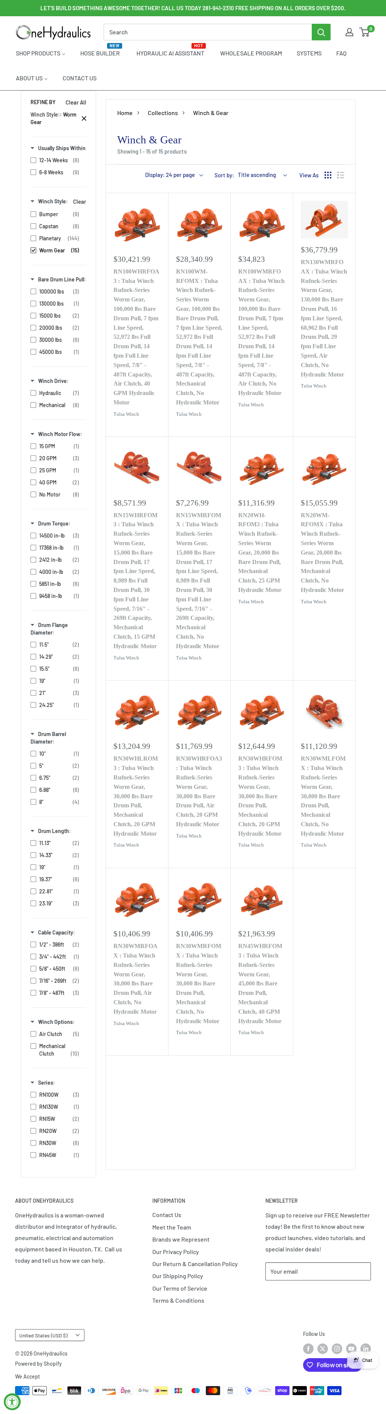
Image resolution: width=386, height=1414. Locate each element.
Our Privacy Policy (175, 1251)
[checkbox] (57, 160)
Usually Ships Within (62, 148)
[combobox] (208, 32)
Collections (163, 112)
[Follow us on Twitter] (322, 1348)
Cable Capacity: (56, 932)
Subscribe (290, 1293)
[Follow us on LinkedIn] (365, 1348)
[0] (364, 32)
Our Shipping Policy (177, 1275)
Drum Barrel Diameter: (48, 738)
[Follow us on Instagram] (337, 1348)
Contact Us (166, 1214)
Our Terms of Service (179, 1288)
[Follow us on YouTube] (351, 1348)
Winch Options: (56, 1022)
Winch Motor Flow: (60, 434)
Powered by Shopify (38, 1363)
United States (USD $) (43, 1335)
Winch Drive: (53, 381)
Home (125, 112)
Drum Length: (54, 831)
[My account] (349, 32)
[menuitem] (40, 53)
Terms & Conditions (178, 1300)
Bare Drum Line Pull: (62, 279)
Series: (46, 1082)
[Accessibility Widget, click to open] (12, 1401)
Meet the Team (171, 1227)
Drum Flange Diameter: (49, 629)
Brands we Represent (181, 1239)
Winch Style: (53, 201)
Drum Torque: (54, 523)
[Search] (321, 32)
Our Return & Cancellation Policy (195, 1263)
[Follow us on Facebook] (308, 1348)
